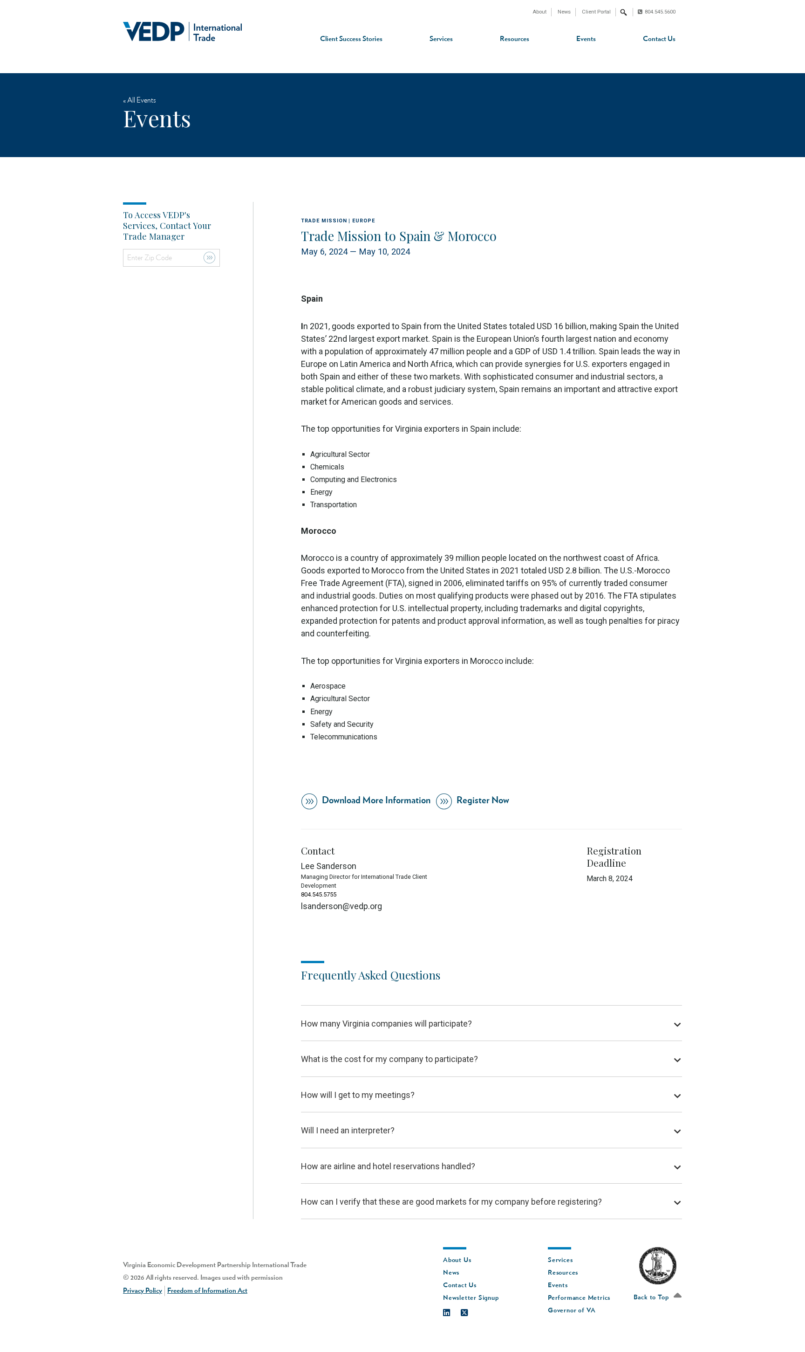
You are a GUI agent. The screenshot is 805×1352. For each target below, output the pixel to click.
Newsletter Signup (471, 1298)
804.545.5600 (660, 12)
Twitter (469, 1310)
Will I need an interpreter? (348, 1130)
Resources (514, 38)
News (564, 12)
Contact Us (659, 38)
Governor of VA (572, 1310)
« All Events (139, 100)
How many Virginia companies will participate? (386, 1023)
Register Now (483, 800)
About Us (457, 1260)
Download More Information (376, 800)
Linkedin (451, 1310)
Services (441, 38)
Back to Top (652, 1297)
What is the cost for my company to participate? (389, 1059)
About (539, 12)
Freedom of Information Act (207, 1290)
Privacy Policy (142, 1290)
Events (586, 38)
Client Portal (596, 12)
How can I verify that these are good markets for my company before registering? (451, 1202)
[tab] (491, 1023)
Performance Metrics (579, 1298)
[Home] (182, 31)
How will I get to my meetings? (358, 1095)
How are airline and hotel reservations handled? (388, 1166)
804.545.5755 (318, 894)
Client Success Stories (351, 38)
